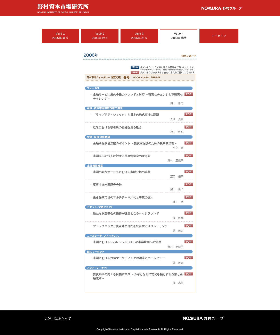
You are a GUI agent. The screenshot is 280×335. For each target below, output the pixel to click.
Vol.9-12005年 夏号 (60, 36)
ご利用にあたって (58, 318)
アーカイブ (219, 35)
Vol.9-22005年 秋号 (100, 36)
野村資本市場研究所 (63, 8)
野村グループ (221, 8)
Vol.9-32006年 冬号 (139, 36)
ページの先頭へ (239, 327)
